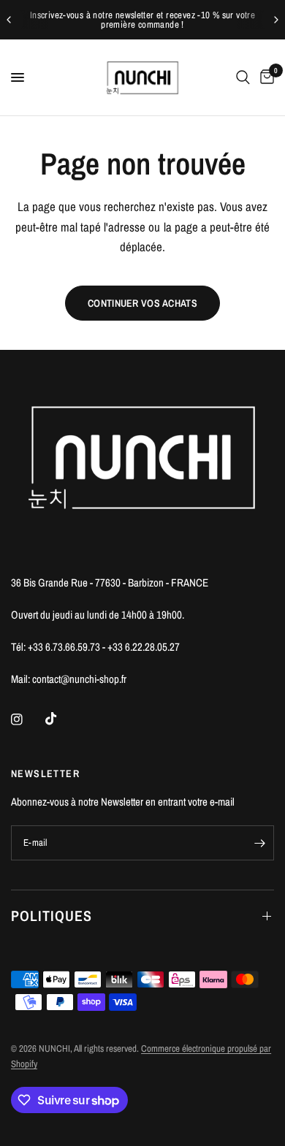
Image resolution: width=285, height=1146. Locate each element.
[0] (264, 77)
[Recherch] (243, 77)
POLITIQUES (51, 915)
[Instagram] (27, 719)
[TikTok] (61, 719)
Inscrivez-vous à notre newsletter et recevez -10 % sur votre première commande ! (142, 20)
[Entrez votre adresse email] (259, 842)
